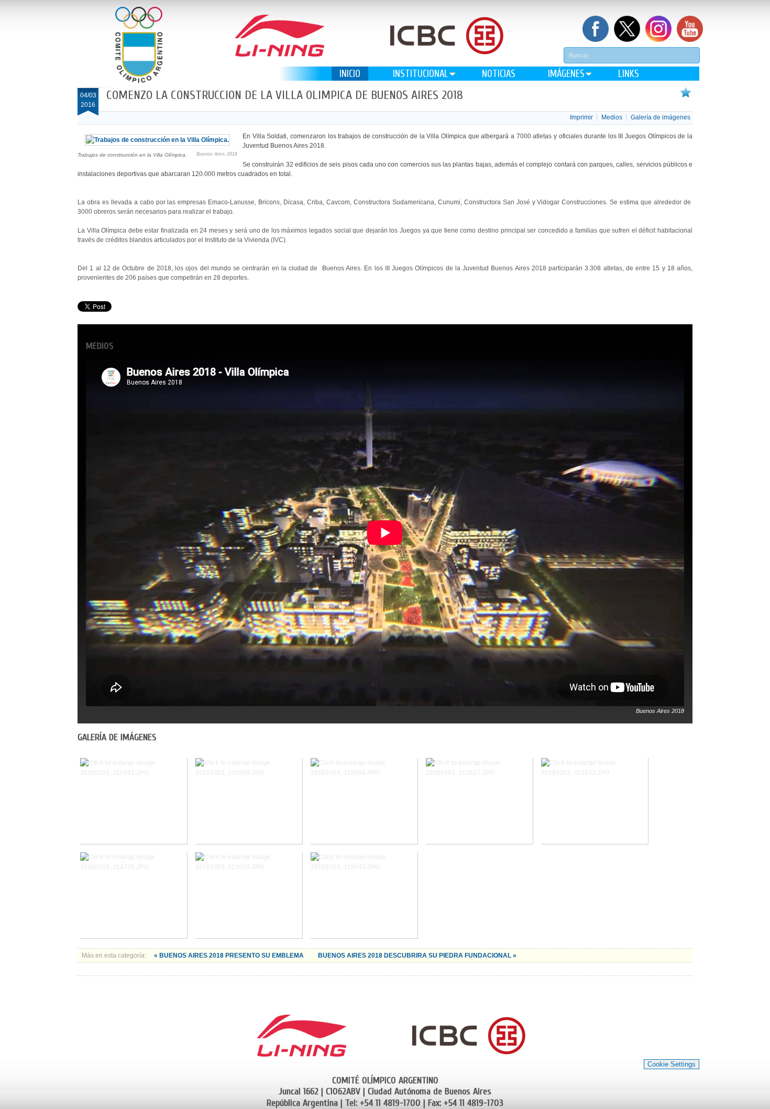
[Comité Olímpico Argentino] (138, 45)
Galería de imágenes (660, 117)
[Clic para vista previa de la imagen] (157, 140)
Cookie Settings (671, 1064)
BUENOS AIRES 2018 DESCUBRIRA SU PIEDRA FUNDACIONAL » (417, 955)
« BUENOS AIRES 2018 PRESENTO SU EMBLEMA (229, 955)
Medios (611, 117)
